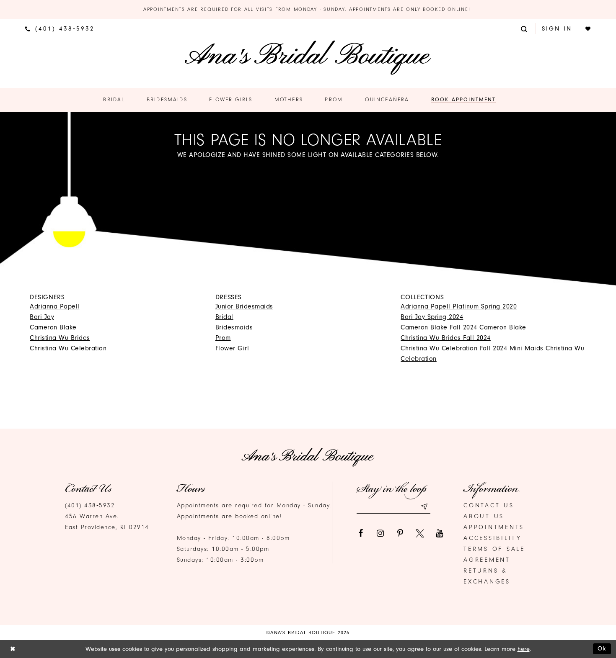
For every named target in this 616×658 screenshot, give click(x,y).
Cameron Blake (53, 327)
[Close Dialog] (13, 649)
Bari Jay (42, 317)
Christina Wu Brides (60, 338)
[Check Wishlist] (588, 28)
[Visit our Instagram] (380, 533)
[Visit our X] (420, 533)
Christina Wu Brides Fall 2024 (446, 338)
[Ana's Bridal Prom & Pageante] (308, 57)
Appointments (493, 527)
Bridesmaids (234, 327)
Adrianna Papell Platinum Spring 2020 (459, 306)
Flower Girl (232, 348)
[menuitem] (59, 28)
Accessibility (492, 538)
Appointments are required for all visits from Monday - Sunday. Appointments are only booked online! (308, 9)
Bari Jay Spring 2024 (432, 317)
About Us (483, 516)
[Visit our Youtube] (439, 533)
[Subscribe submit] (424, 506)
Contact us (488, 505)
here (524, 649)
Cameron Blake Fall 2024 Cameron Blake (463, 327)
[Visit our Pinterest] (400, 533)
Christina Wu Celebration (68, 348)
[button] (524, 28)
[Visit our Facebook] (361, 533)
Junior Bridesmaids (244, 306)
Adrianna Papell (55, 306)
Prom (223, 338)
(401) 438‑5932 (90, 505)
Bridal (224, 317)
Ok (602, 648)
